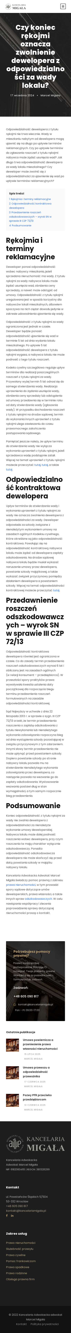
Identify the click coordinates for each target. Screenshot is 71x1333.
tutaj (37, 465)
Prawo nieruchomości (20, 1243)
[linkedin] (12, 1215)
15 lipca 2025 (32, 1054)
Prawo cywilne (16, 1255)
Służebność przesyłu (19, 1249)
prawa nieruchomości (21, 885)
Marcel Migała (33, 1058)
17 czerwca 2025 (35, 1081)
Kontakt (21, 1324)
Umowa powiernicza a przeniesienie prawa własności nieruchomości (40, 1044)
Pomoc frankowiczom (21, 1261)
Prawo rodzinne (16, 1273)
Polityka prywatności (45, 1324)
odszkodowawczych (38, 899)
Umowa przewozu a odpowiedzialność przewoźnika (36, 1072)
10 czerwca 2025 (35, 1105)
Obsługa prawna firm (20, 1279)
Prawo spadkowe (17, 1267)
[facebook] (7, 1215)
